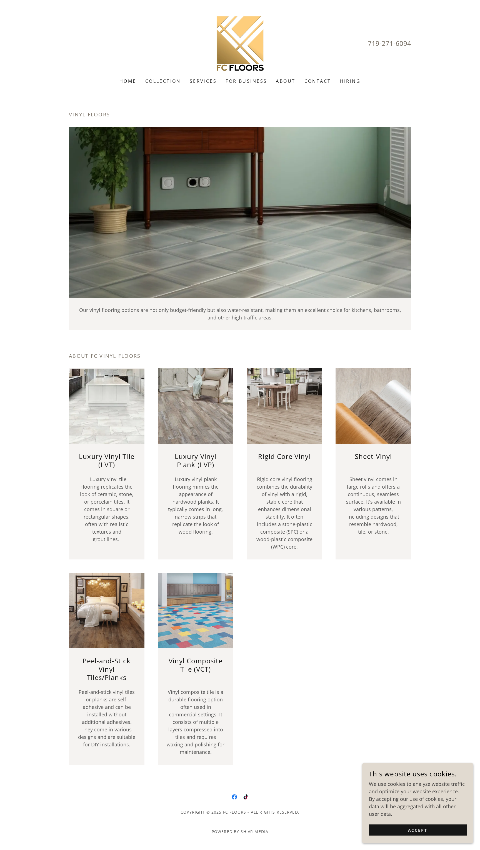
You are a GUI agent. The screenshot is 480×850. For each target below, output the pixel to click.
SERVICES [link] (203, 81)
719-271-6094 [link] (389, 43)
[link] (240, 42)
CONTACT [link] (317, 81)
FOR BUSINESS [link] (246, 81)
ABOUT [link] (285, 81)
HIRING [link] (350, 81)
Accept (418, 830)
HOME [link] (127, 81)
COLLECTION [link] (163, 81)
